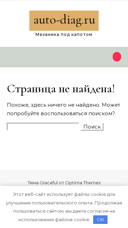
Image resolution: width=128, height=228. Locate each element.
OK (100, 219)
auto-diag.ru (64, 19)
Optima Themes (82, 182)
